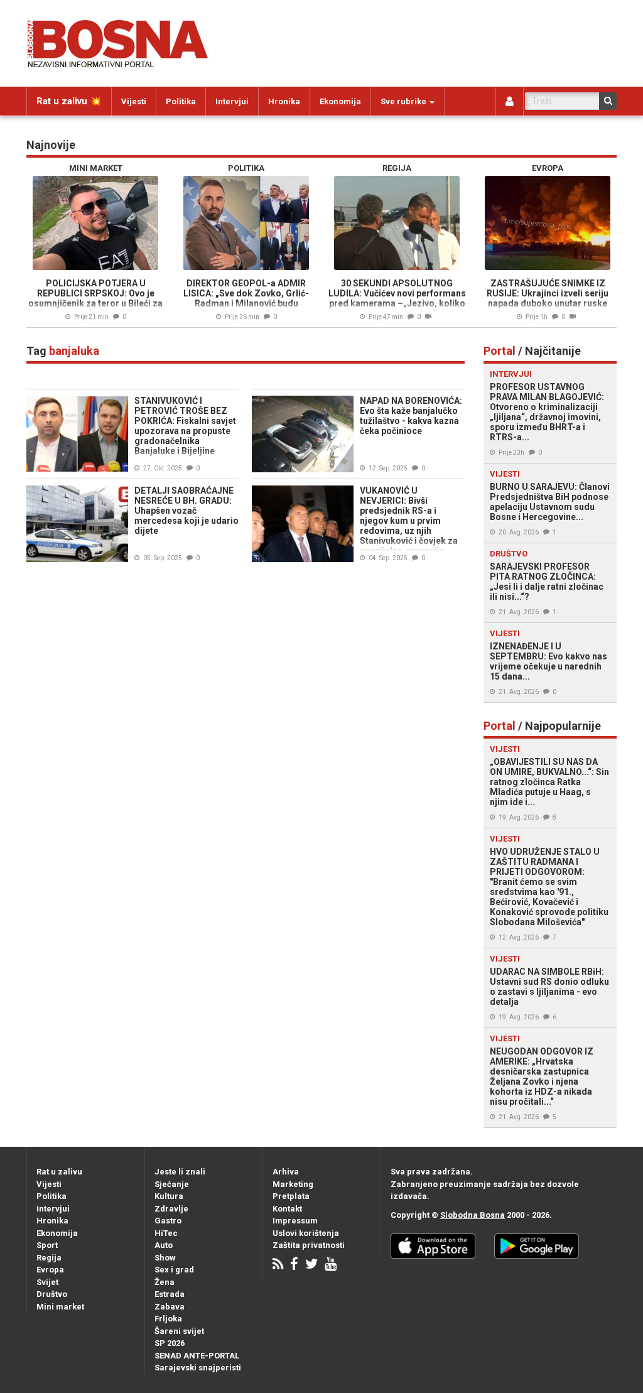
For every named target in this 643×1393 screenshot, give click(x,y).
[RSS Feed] (278, 1265)
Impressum (295, 1220)
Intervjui (232, 101)
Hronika (284, 101)
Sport (47, 1245)
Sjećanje (171, 1184)
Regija (49, 1257)
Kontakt (287, 1208)
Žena (164, 1282)
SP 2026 (169, 1343)
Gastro (167, 1220)
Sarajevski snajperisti (197, 1367)
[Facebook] (294, 1265)
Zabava (169, 1306)
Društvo (51, 1294)
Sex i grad (174, 1269)
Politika (181, 101)
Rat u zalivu (59, 1171)
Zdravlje (171, 1208)
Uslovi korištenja (306, 1233)
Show (165, 1257)
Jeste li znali (179, 1171)
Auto (163, 1245)
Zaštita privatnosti (309, 1245)
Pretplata (291, 1196)
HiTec (166, 1233)
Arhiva (286, 1171)
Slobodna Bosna (472, 1215)
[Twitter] (311, 1265)
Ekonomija (340, 101)
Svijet (47, 1282)
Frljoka (168, 1318)
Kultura (168, 1196)
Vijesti (133, 101)
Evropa (50, 1269)
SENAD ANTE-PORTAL (196, 1355)
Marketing (293, 1184)
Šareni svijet (179, 1331)
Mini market (60, 1306)
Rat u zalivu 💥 (69, 101)
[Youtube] (331, 1265)
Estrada (169, 1294)
